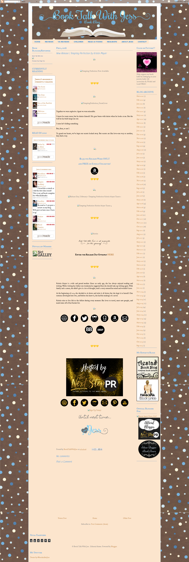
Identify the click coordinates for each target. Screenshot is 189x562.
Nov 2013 (140, 338)
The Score (41, 87)
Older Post (127, 518)
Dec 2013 (140, 334)
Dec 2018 (140, 177)
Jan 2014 (140, 330)
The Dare (41, 95)
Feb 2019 (140, 173)
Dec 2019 (140, 134)
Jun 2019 (140, 158)
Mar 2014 (140, 323)
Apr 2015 (140, 276)
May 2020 (140, 115)
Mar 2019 (140, 169)
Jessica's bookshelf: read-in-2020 (44, 140)
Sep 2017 (140, 230)
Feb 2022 (140, 100)
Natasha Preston (42, 97)
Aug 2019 (140, 150)
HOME (37, 42)
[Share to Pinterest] (101, 449)
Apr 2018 (140, 204)
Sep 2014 (140, 300)
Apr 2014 (140, 319)
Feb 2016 (140, 269)
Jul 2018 (139, 192)
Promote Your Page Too (38, 61)
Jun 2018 (140, 196)
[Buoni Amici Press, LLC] (147, 416)
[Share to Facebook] (99, 449)
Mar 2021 (140, 108)
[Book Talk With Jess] (33, 58)
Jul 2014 (139, 307)
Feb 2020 (140, 127)
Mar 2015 (140, 280)
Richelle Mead (42, 175)
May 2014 (140, 315)
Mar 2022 (140, 96)
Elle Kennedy (42, 89)
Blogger (114, 547)
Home (95, 518)
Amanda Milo (42, 149)
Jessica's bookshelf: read (43, 169)
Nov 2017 (140, 223)
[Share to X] (97, 449)
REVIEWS (49, 42)
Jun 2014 (140, 311)
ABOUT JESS (127, 42)
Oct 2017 (140, 227)
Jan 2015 (139, 288)
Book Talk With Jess (37, 56)
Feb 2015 (140, 284)
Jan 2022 (140, 104)
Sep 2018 (140, 188)
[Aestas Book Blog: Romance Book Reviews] (147, 378)
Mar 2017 (140, 250)
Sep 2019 (140, 146)
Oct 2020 (140, 111)
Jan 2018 (139, 215)
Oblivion (41, 111)
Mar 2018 (140, 207)
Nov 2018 (140, 181)
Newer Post (62, 518)
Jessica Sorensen (42, 113)
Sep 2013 (140, 346)
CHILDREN (78, 42)
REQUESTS (112, 42)
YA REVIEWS (63, 42)
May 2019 (140, 161)
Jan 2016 (140, 273)
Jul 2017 (139, 238)
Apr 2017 (140, 246)
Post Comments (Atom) (99, 524)
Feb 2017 (140, 253)
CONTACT (142, 42)
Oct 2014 (140, 296)
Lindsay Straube (42, 105)
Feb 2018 (140, 211)
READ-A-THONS (95, 42)
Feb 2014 (140, 326)
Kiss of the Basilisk (45, 103)
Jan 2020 (140, 131)
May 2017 (140, 242)
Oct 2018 (140, 184)
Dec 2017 (140, 219)
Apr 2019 (140, 165)
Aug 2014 (140, 303)
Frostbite (41, 201)
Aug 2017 (140, 234)
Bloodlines (42, 174)
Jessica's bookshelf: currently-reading (44, 80)
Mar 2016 (140, 265)
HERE (110, 254)
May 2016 (140, 261)
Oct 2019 (140, 142)
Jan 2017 (140, 257)
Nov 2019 (140, 138)
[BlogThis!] (95, 449)
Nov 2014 (140, 292)
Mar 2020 (140, 123)
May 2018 (140, 200)
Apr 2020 (140, 119)
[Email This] (93, 449)
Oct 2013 (140, 342)
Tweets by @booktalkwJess (40, 557)
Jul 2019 (139, 154)
